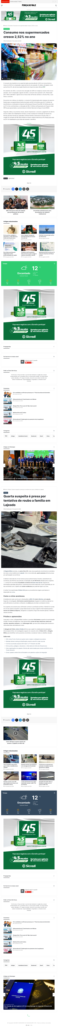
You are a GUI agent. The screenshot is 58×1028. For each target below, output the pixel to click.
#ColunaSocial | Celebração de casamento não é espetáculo (28, 419)
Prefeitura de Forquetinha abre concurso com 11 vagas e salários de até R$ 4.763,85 (29, 254)
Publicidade (29, 123)
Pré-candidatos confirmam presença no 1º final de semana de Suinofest (31, 392)
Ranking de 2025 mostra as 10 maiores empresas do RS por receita (47, 254)
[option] (29, 465)
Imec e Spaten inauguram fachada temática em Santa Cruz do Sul (28, 237)
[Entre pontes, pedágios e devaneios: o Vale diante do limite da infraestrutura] (11, 229)
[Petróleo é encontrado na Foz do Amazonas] (47, 229)
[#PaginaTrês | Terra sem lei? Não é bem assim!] (7, 408)
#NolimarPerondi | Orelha (19, 412)
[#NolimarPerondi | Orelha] (7, 414)
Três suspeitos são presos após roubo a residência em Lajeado (25, 1)
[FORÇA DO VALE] (29, 5)
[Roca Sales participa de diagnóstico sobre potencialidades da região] (11, 246)
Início (5, 25)
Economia (10, 25)
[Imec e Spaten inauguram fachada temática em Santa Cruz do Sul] (29, 229)
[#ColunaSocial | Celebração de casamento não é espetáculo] (7, 421)
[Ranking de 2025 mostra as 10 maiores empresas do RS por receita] (47, 246)
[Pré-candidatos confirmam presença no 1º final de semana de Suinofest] (7, 394)
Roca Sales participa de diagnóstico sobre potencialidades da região (10, 254)
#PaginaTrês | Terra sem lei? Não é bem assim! (25, 406)
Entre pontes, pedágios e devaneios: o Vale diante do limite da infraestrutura (10, 237)
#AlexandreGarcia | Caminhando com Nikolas (24, 399)
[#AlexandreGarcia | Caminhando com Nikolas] (7, 401)
